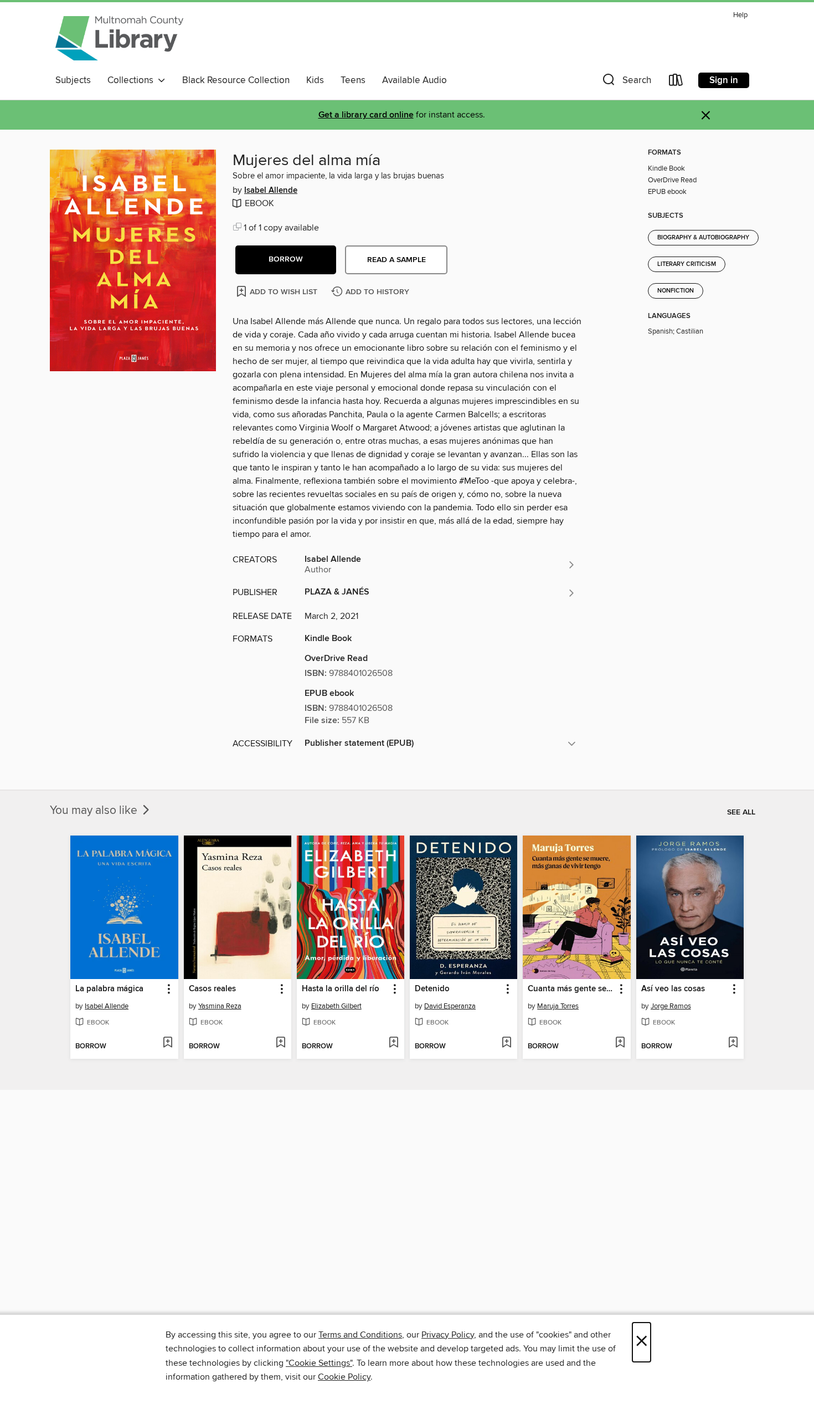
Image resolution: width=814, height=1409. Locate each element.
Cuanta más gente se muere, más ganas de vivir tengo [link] (571, 989)
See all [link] (741, 812)
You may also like (95, 810)
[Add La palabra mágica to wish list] (167, 1043)
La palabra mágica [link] (109, 989)
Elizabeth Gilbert (336, 1006)
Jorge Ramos (671, 1006)
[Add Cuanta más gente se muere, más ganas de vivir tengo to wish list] (620, 1043)
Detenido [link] (432, 989)
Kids (315, 80)
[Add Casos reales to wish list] (280, 1043)
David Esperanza (450, 1006)
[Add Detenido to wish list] (506, 1043)
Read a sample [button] (396, 260)
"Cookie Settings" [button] (319, 1363)
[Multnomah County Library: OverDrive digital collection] (119, 38)
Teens (353, 80)
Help (740, 15)
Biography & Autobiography (703, 238)
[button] (626, 82)
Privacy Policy (447, 1334)
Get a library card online (366, 115)
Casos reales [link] (212, 989)
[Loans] (676, 82)
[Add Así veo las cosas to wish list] (733, 1043)
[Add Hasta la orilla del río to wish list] (393, 1043)
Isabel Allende (270, 191)
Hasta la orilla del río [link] (340, 989)
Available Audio (414, 80)
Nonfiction (675, 291)
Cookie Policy (344, 1376)
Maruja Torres (558, 1006)
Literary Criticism (686, 264)
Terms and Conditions (360, 1334)
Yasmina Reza (219, 1006)
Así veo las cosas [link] (673, 989)
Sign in (723, 80)
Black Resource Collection (236, 80)
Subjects (73, 80)
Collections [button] (132, 80)
